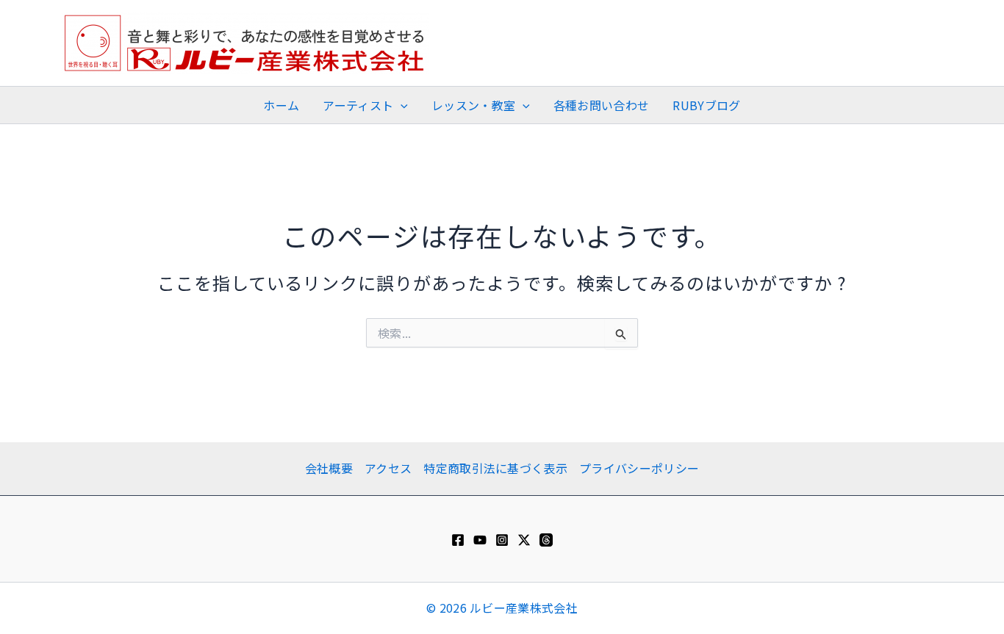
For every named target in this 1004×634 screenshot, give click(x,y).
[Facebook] (458, 540)
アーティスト (358, 105)
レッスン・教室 (473, 105)
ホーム (281, 105)
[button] (400, 105)
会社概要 (329, 468)
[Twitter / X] (524, 540)
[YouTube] (480, 540)
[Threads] (546, 540)
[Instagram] (502, 540)
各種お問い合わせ (601, 105)
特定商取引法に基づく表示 (495, 468)
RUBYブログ (706, 105)
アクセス (388, 468)
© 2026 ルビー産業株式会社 (502, 607)
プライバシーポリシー (639, 468)
